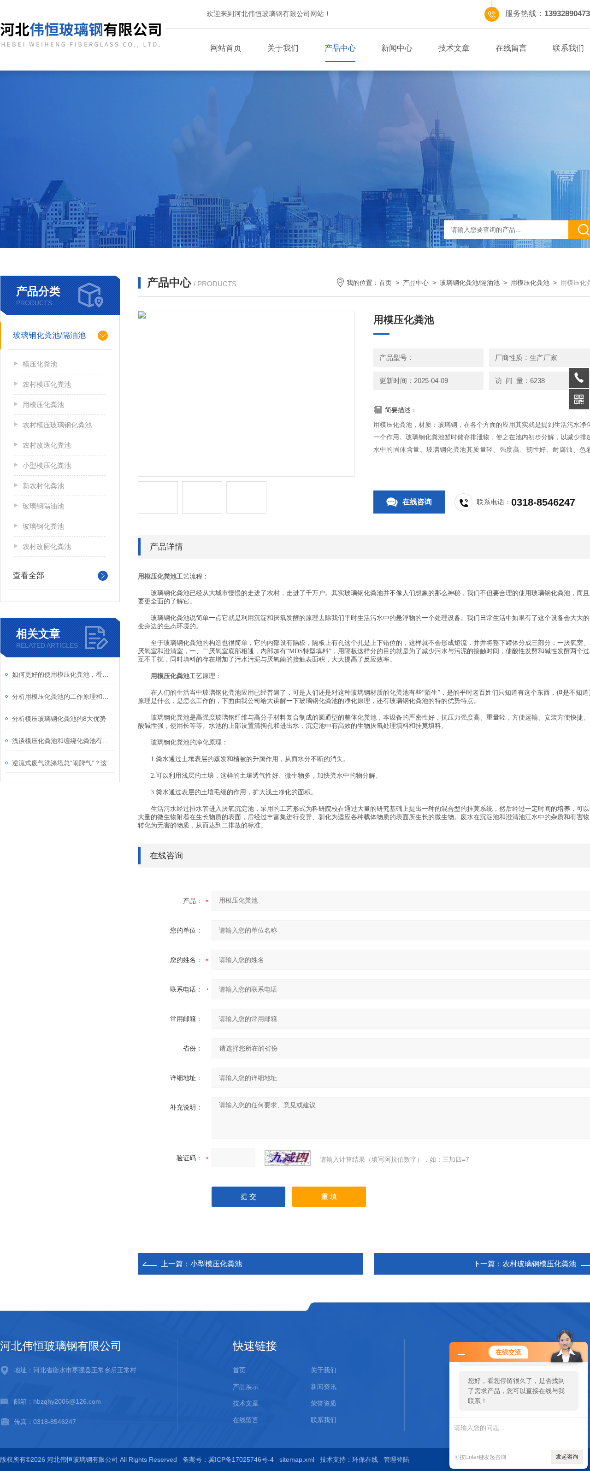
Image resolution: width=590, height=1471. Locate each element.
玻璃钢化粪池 (43, 526)
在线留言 (511, 48)
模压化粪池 (40, 364)
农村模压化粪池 (47, 384)
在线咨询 (417, 502)
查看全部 (28, 575)
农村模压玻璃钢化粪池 (57, 425)
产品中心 (340, 48)
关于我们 (283, 48)
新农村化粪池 (43, 486)
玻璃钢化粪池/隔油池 (49, 335)
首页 (385, 282)
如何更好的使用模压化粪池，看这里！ (63, 674)
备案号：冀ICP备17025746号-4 (228, 1459)
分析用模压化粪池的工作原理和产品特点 (63, 696)
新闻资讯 (323, 1386)
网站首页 (226, 48)
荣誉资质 (323, 1403)
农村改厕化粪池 (47, 546)
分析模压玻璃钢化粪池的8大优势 (59, 718)
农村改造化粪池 (47, 445)
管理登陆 (396, 1459)
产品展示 (246, 1386)
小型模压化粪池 (47, 465)
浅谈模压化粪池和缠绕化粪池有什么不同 (63, 740)
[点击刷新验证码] (288, 1158)
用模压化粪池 (43, 404)
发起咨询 (567, 1456)
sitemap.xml (296, 1459)
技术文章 (454, 48)
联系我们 (323, 1420)
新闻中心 (397, 48)
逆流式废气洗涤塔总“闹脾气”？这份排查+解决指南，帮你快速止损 (63, 763)
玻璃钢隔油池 (43, 506)
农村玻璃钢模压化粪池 (539, 1264)
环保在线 (365, 1459)
